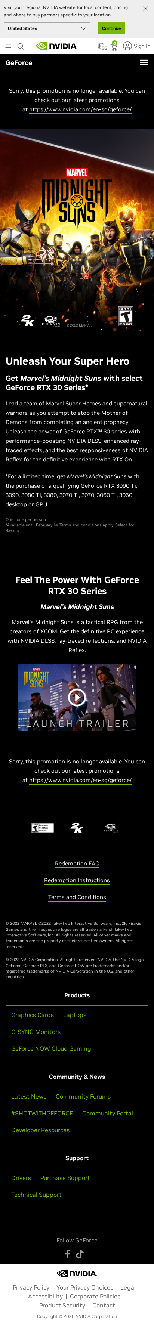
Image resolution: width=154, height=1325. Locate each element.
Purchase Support (65, 1178)
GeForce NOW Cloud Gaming (51, 1048)
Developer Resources (40, 1130)
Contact (103, 1305)
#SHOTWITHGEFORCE (42, 1113)
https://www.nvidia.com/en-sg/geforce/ (80, 109)
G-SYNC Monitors (36, 1031)
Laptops (74, 1015)
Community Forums (83, 1096)
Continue (111, 28)
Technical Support (36, 1194)
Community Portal (107, 1113)
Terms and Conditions (77, 897)
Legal (128, 1287)
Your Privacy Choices (84, 1287)
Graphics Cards (32, 1015)
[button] (100, 48)
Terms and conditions (80, 525)
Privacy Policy (31, 1287)
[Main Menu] (8, 46)
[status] (114, 48)
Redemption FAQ (77, 863)
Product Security (62, 1305)
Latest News (28, 1096)
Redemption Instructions (77, 880)
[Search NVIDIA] (20, 44)
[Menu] (143, 62)
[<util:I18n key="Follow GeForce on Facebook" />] (67, 1254)
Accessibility (45, 1296)
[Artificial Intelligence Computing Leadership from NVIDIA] (56, 46)
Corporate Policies (95, 1296)
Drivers (21, 1178)
